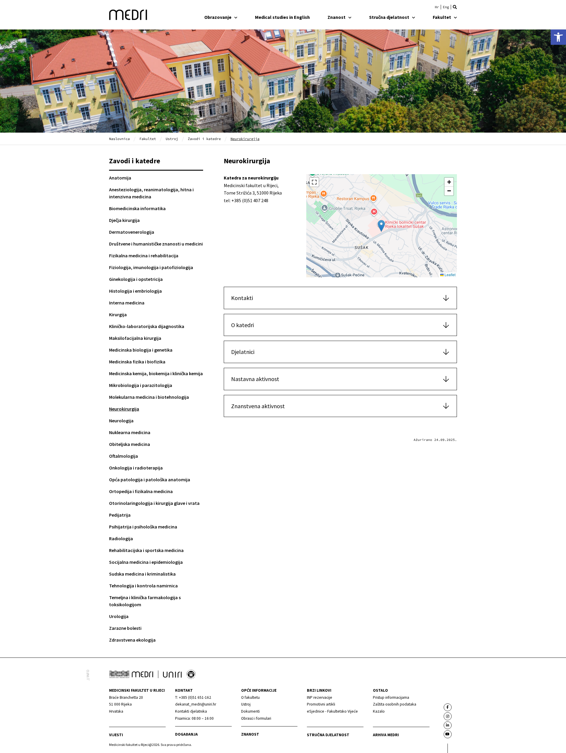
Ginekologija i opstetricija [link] (136, 279)
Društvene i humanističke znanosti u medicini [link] (156, 244)
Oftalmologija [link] (123, 456)
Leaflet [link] (449, 274)
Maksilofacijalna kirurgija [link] (135, 338)
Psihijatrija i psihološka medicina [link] (143, 527)
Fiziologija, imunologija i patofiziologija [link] (151, 267)
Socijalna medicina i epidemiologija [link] (146, 562)
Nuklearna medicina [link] (129, 432)
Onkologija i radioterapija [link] (136, 468)
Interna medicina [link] (126, 303)
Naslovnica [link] (119, 138)
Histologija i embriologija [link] (135, 291)
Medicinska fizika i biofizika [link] (137, 362)
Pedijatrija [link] (120, 515)
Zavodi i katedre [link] (204, 138)
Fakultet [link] (442, 17)
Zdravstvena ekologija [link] (132, 640)
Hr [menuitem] (437, 7)
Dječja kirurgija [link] (124, 220)
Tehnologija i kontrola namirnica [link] (143, 586)
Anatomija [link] (120, 178)
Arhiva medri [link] (386, 734)
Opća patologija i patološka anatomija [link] (149, 479)
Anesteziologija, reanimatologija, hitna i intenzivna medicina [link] (151, 193)
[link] (558, 37)
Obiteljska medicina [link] (129, 444)
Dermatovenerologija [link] (131, 232)
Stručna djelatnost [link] (389, 17)
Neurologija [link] (121, 421)
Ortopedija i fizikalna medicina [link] (141, 491)
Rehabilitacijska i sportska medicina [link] (146, 550)
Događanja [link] (186, 734)
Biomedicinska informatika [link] (137, 208)
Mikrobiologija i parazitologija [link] (140, 385)
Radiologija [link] (121, 538)
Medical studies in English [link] (282, 17)
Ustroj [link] (172, 138)
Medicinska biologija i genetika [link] (140, 350)
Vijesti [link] (116, 734)
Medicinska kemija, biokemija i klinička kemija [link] (156, 373)
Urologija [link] (119, 616)
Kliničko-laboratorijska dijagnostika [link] (146, 326)
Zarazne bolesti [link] (125, 628)
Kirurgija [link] (118, 314)
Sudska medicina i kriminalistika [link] (142, 574)
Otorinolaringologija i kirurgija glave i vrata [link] (154, 503)
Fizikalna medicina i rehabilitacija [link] (143, 255)
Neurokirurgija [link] (124, 409)
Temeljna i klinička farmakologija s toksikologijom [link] (145, 600)
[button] (455, 7)
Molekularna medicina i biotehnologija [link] (149, 397)
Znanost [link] (336, 17)
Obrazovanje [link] (217, 17)
